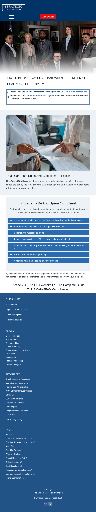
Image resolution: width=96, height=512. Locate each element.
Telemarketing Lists (14, 320)
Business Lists (12, 339)
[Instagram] (50, 504)
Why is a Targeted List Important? (20, 442)
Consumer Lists (12, 343)
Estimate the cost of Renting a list (20, 474)
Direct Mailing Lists (14, 315)
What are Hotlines (13, 454)
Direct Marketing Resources (18, 379)
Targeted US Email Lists (16, 309)
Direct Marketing (13, 347)
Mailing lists (11, 357)
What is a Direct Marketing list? (19, 438)
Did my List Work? (14, 462)
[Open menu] (7, 17)
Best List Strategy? (14, 450)
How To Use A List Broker (17, 387)
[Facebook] (46, 504)
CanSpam (10, 395)
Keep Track (11, 446)
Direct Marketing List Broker (18, 350)
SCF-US (11, 415)
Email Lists (10, 354)
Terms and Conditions (15, 478)
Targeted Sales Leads (15, 403)
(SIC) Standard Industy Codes (19, 391)
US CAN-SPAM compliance (74, 92)
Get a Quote (48, 17)
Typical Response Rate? (16, 458)
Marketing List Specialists (17, 383)
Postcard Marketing (14, 361)
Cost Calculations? (14, 466)
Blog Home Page (13, 336)
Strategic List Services (46, 498)
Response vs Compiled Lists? (19, 470)
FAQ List (9, 434)
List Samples (11, 407)
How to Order (11, 304)
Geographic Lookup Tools (17, 411)
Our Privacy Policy (14, 420)
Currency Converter (14, 399)
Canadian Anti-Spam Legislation (42, 95)
